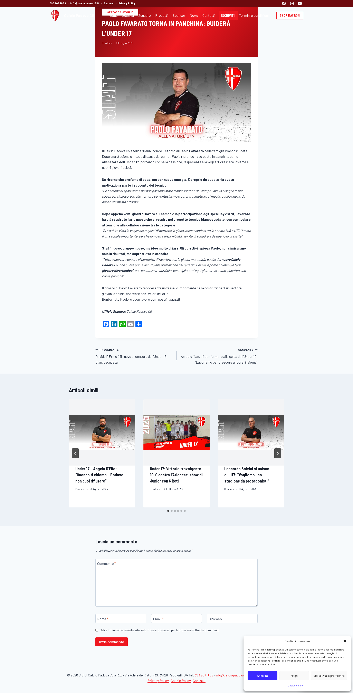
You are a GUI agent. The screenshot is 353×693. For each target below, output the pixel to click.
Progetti (161, 15)
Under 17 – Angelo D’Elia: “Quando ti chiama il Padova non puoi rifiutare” (99, 475)
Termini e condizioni (254, 15)
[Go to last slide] (75, 453)
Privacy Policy (126, 3)
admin (108, 43)
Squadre (144, 15)
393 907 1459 (58, 3)
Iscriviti (228, 15)
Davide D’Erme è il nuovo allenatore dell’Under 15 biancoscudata (130, 356)
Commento (106, 563)
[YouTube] (299, 3)
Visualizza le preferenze (329, 675)
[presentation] (102, 432)
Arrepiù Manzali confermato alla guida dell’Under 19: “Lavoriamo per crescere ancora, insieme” (219, 356)
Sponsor (109, 3)
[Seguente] (277, 453)
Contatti (208, 15)
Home (113, 15)
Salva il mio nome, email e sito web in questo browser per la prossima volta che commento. (160, 630)
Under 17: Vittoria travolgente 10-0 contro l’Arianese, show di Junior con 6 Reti (176, 475)
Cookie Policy (295, 685)
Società (128, 15)
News (194, 15)
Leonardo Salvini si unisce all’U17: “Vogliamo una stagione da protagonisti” (246, 475)
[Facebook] (283, 3)
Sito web (215, 619)
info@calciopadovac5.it (84, 3)
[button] (345, 641)
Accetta (262, 675)
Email (158, 619)
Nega (294, 675)
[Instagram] (291, 3)
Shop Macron (290, 15)
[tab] (168, 511)
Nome (102, 619)
